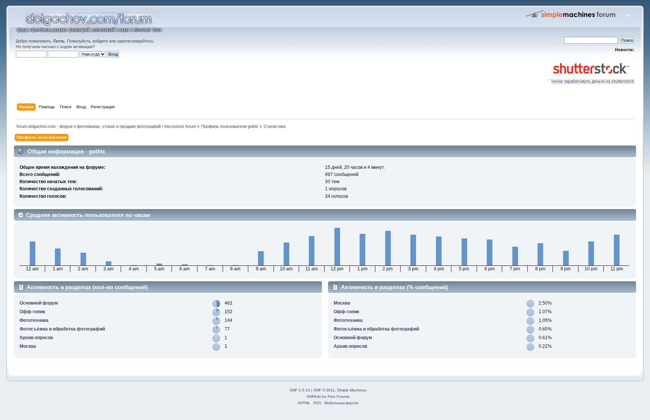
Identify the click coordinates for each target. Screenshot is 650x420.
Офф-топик (32, 311)
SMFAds (314, 396)
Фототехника (34, 320)
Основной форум (39, 303)
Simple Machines (351, 390)
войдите (100, 41)
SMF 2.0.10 (300, 390)
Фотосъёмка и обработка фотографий (62, 329)
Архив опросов (36, 337)
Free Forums (338, 396)
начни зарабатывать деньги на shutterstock (592, 81)
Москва (28, 346)
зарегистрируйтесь (135, 41)
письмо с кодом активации (67, 46)
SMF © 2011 (324, 390)
